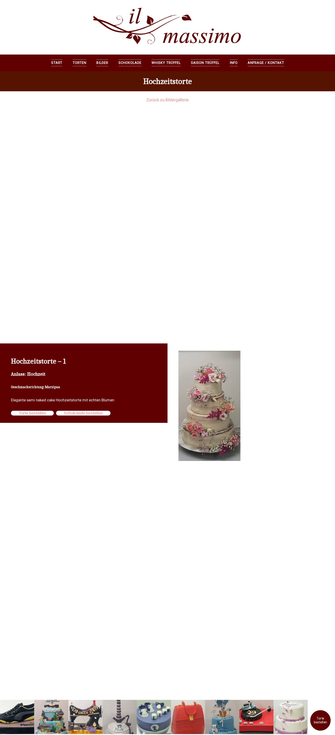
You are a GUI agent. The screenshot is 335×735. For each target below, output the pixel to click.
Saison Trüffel (205, 63)
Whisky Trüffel (166, 63)
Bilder (102, 63)
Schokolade (130, 63)
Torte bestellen (320, 720)
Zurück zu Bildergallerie (167, 99)
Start (56, 63)
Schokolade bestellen (83, 413)
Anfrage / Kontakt (266, 63)
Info (234, 63)
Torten (79, 63)
